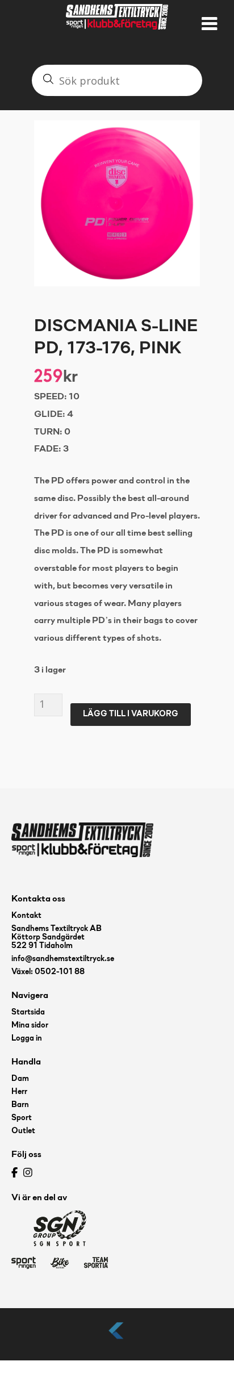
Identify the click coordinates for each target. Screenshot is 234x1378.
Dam (20, 1079)
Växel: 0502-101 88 (48, 972)
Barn (20, 1105)
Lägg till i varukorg (130, 714)
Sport (21, 1118)
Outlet (23, 1131)
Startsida (28, 1012)
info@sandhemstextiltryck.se (62, 959)
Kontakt (26, 916)
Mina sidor (29, 1025)
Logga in (26, 1038)
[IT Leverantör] (117, 1339)
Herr (19, 1092)
